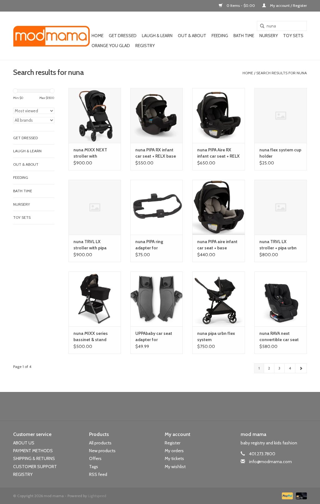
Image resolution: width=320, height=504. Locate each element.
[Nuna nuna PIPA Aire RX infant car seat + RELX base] (218, 115)
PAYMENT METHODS (33, 450)
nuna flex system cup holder (280, 153)
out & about (192, 35)
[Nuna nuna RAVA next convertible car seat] (280, 299)
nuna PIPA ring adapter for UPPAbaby (149, 245)
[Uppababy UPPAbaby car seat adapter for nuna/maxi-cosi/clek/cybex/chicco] (156, 299)
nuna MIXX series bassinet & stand (90, 336)
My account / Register (288, 5)
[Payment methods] (287, 495)
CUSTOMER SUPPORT (35, 466)
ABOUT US (23, 443)
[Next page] (301, 368)
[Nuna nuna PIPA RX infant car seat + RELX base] (156, 115)
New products (102, 450)
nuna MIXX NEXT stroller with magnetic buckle (90, 153)
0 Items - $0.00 (241, 5)
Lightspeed (97, 495)
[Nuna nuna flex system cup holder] (280, 115)
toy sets (293, 35)
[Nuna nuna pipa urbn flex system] (218, 299)
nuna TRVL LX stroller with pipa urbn (90, 245)
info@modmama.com (270, 461)
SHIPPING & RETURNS (34, 458)
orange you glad (111, 45)
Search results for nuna (281, 73)
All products (100, 443)
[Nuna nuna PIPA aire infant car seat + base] (218, 207)
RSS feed (98, 474)
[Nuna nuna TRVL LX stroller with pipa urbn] (94, 207)
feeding (220, 35)
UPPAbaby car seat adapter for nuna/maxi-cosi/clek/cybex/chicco (156, 336)
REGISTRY (22, 474)
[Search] (260, 26)
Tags (93, 466)
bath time (243, 35)
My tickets (174, 458)
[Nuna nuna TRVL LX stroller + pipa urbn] (280, 207)
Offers (95, 458)
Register (172, 443)
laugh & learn (157, 35)
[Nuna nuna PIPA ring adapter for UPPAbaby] (156, 207)
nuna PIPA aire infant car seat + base (217, 245)
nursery (268, 35)
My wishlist (175, 466)
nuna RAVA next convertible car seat (279, 336)
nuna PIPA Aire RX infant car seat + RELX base (218, 153)
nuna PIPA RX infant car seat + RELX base (155, 153)
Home (97, 35)
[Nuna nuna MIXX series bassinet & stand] (94, 299)
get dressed (123, 35)
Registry (145, 45)
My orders (174, 450)
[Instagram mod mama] (171, 406)
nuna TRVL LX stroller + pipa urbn (278, 245)
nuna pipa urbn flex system (216, 336)
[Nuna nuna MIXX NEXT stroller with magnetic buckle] (94, 115)
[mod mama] (51, 35)
